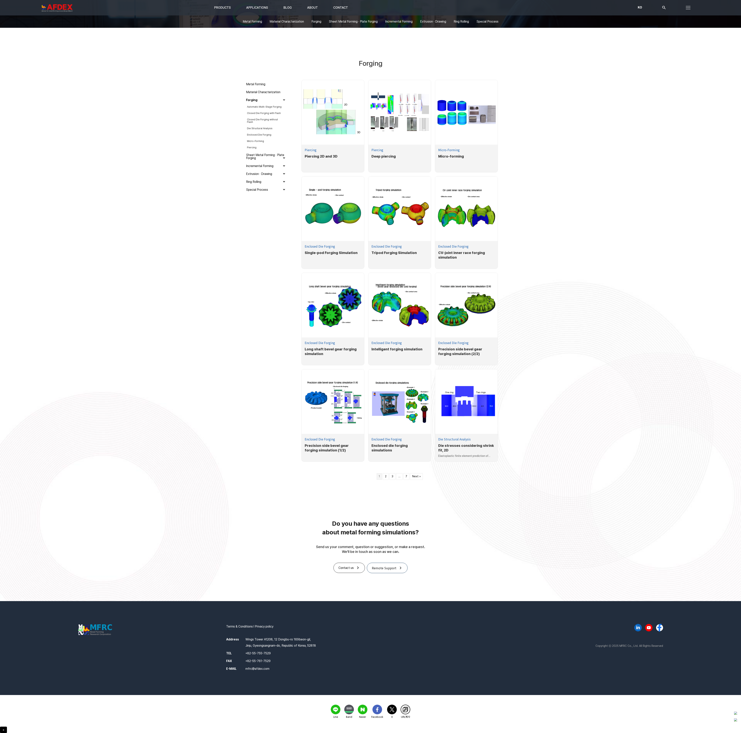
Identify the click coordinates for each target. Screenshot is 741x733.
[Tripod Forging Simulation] (399, 209)
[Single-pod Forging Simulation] (333, 209)
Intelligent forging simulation (396, 349)
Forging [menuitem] (316, 21)
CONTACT (340, 7)
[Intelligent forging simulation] (399, 305)
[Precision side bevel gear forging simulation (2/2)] (466, 305)
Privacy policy (264, 626)
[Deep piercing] (399, 112)
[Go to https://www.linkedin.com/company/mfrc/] (637, 628)
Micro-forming (451, 156)
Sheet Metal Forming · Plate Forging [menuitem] (353, 21)
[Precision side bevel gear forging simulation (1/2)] (333, 402)
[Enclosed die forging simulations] (399, 401)
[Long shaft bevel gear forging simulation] (333, 305)
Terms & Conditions (239, 626)
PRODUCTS (222, 7)
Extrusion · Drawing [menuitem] (433, 21)
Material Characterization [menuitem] (287, 21)
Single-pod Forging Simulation (331, 253)
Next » (416, 476)
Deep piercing (383, 156)
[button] (664, 8)
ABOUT (312, 7)
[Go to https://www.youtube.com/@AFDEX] (648, 628)
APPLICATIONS (257, 7)
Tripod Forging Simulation (394, 253)
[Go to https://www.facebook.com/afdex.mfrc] (659, 628)
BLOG (287, 7)
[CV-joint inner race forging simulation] (466, 209)
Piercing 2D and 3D (321, 156)
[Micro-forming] (466, 112)
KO (640, 7)
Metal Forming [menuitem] (252, 21)
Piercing (310, 150)
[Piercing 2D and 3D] (333, 112)
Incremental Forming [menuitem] (399, 21)
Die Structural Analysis (454, 439)
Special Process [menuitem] (487, 21)
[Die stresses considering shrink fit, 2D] (466, 401)
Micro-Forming (449, 150)
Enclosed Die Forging (320, 246)
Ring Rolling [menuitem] (461, 21)
